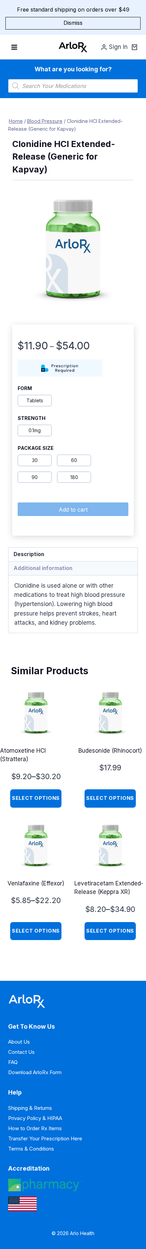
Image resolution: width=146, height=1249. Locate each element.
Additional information (43, 568)
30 (35, 460)
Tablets (34, 400)
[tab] (73, 555)
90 (35, 477)
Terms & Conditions (31, 1148)
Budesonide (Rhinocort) (110, 750)
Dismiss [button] (73, 22)
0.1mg (35, 430)
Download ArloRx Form (34, 1072)
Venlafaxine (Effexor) (35, 883)
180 (74, 477)
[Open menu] (14, 47)
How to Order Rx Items (35, 1128)
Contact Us (21, 1052)
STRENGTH (31, 418)
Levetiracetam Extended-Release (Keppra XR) (108, 888)
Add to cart (73, 509)
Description (29, 554)
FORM (25, 388)
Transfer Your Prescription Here (45, 1138)
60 (74, 460)
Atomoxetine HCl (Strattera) (23, 755)
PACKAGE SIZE (36, 448)
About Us (19, 1042)
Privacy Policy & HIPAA (35, 1118)
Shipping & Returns (30, 1108)
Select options (36, 798)
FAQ (13, 1062)
